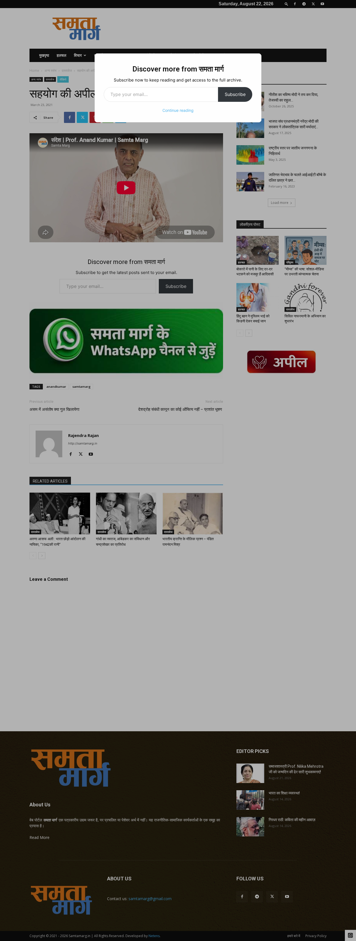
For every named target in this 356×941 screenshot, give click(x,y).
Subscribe (235, 94)
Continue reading (178, 110)
